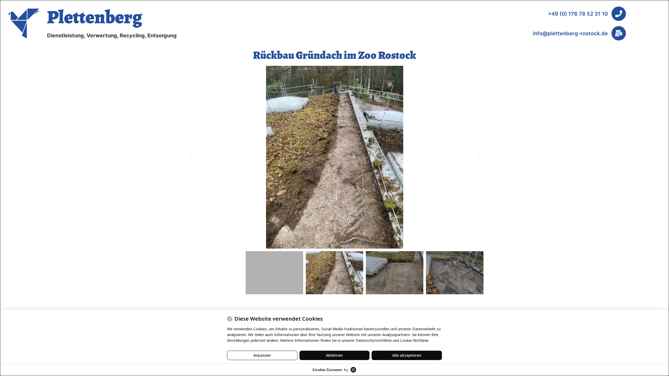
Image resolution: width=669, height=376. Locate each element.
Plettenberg (94, 17)
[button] (190, 157)
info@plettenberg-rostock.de (570, 33)
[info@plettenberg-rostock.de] (619, 33)
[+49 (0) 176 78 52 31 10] (619, 14)
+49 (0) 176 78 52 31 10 (578, 14)
